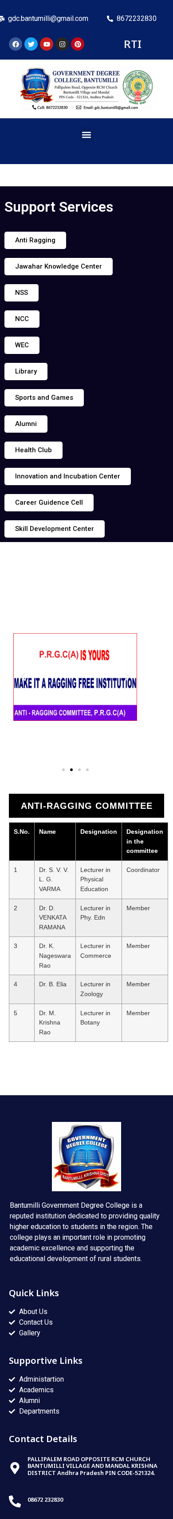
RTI (133, 43)
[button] (86, 134)
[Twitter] (31, 44)
